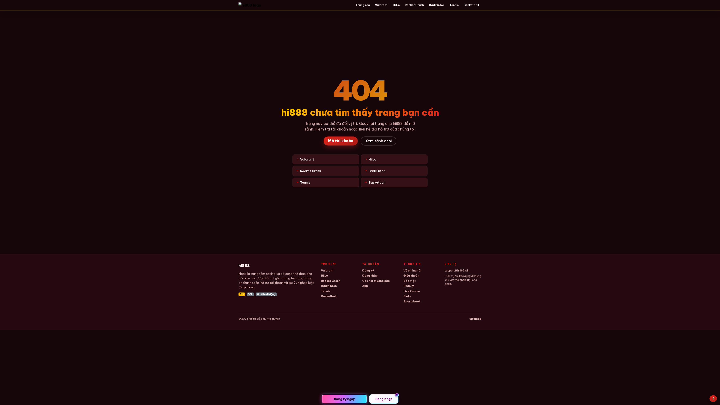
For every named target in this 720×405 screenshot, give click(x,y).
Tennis (454, 5)
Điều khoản (411, 275)
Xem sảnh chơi (378, 141)
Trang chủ (363, 5)
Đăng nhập (370, 275)
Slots (407, 296)
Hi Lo (396, 5)
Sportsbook (412, 301)
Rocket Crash (414, 5)
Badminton (437, 5)
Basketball (471, 5)
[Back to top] (713, 398)
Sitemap (475, 318)
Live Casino (412, 291)
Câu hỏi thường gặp (376, 281)
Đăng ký (368, 270)
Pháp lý (409, 286)
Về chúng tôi (412, 270)
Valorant (381, 5)
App (365, 286)
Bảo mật (410, 281)
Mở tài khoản (340, 140)
